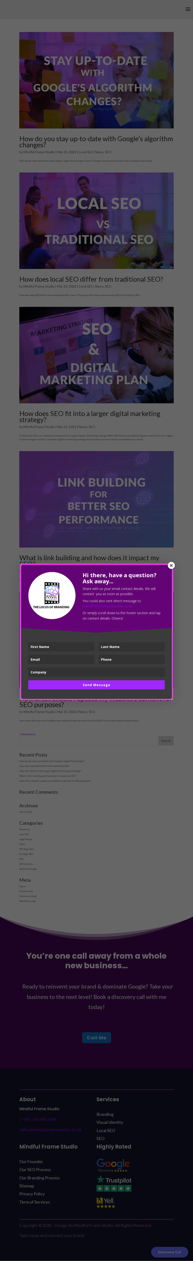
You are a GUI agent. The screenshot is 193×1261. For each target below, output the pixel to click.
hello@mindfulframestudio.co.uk (107, 606)
